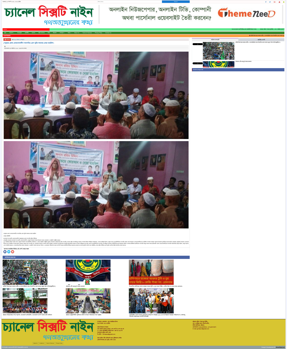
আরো (69, 33)
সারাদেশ (11, 33)
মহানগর (33, 33)
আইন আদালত (41, 33)
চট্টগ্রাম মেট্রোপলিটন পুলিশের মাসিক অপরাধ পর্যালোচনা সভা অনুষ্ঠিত (83, 315)
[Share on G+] (12, 251)
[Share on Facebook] (5, 251)
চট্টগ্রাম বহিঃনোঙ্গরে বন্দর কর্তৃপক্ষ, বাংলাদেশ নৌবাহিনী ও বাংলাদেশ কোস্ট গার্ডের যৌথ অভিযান (27, 315)
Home (8, 39)
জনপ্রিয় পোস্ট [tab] (261, 40)
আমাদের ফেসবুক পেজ (198, 69)
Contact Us (108, 33)
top (15, 39)
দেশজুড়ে (22, 39)
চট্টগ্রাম (18, 39)
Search (176, 1)
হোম (5, 33)
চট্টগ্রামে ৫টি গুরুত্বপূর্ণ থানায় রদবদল (278, 35)
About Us (76, 33)
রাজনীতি (27, 33)
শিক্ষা (49, 33)
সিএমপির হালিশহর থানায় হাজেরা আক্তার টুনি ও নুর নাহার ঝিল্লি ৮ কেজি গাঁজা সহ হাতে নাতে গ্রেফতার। (156, 286)
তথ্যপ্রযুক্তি (19, 33)
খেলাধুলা (62, 33)
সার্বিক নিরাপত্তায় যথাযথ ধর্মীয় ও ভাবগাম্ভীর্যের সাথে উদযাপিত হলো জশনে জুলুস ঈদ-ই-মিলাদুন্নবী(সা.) (245, 35)
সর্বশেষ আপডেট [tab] (215, 40)
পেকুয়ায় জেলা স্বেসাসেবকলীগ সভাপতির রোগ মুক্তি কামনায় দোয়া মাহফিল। (28, 43)
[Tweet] (8, 251)
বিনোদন (55, 33)
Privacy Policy (98, 33)
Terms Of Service (87, 33)
